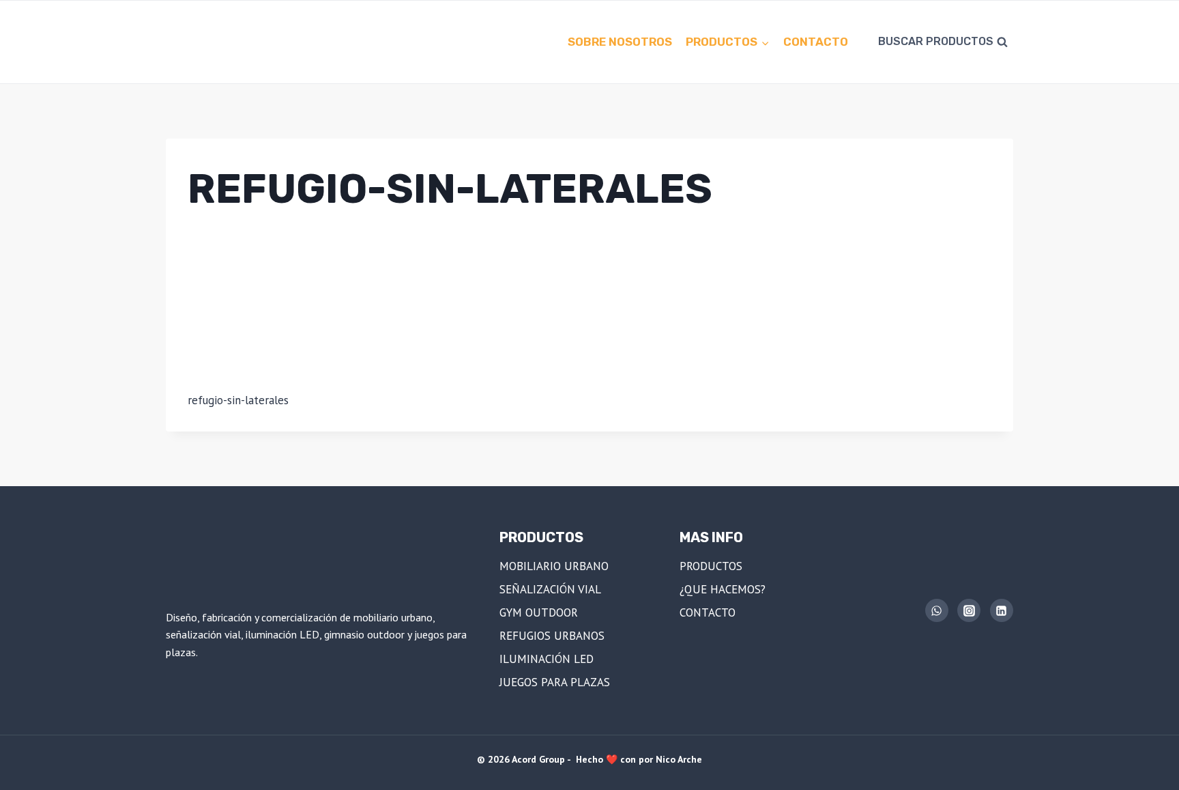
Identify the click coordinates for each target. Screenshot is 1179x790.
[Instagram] (968, 610)
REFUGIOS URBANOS (552, 635)
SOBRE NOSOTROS (620, 41)
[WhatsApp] (936, 610)
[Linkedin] (1001, 610)
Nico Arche (679, 759)
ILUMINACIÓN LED (546, 658)
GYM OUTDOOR (538, 612)
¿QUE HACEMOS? (723, 589)
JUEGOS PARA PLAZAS (554, 682)
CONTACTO (815, 41)
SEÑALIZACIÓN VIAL (550, 589)
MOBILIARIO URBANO (554, 566)
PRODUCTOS (711, 566)
